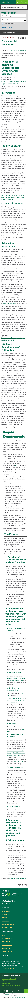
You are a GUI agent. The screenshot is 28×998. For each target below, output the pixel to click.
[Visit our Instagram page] (15, 990)
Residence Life (6, 948)
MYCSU (3, 935)
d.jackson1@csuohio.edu (8, 968)
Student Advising (7, 951)
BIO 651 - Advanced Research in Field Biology (16, 751)
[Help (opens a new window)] (25, 38)
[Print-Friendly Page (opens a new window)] (24, 38)
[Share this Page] (22, 38)
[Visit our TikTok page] (18, 990)
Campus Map (5, 914)
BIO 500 (17, 465)
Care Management (7, 938)
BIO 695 (20, 761)
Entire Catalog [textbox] (6, 16)
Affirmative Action (7, 981)
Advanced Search (6, 28)
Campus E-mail (6, 911)
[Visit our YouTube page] (7, 990)
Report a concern (7, 945)
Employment (5, 921)
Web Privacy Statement (9, 979)
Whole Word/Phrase (9, 23)
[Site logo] (6, 2)
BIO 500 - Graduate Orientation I (16, 678)
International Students (10, 303)
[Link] (26, 991)
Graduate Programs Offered (17, 50)
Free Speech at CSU (7, 927)
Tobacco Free (6, 983)
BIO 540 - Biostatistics (16, 680)
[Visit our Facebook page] (2, 990)
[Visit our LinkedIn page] (12, 990)
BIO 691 (14, 761)
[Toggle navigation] (26, 2)
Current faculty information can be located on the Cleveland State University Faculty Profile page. (13, 197)
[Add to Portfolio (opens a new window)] (20, 38)
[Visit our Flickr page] (10, 990)
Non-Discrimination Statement (11, 985)
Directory (4, 918)
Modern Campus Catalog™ (17, 997)
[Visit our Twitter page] (4, 990)
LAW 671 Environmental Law (15, 698)
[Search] (25, 20)
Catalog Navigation (9, 32)
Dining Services (6, 941)
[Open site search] (22, 2)
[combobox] (14, 7)
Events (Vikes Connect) (8, 924)
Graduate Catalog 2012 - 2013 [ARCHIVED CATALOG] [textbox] (14, 7)
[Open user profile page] (18, 2)
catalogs (7, 994)
